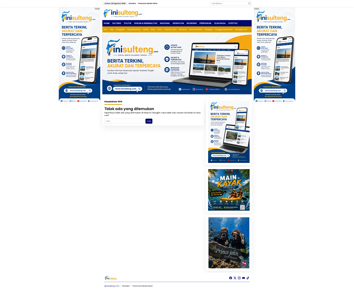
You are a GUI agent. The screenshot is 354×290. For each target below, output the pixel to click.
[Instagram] (239, 278)
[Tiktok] (248, 278)
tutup (97, 8)
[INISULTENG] (123, 13)
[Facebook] (230, 278)
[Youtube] (243, 278)
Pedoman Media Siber (143, 286)
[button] (249, 3)
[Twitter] (235, 278)
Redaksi (126, 286)
